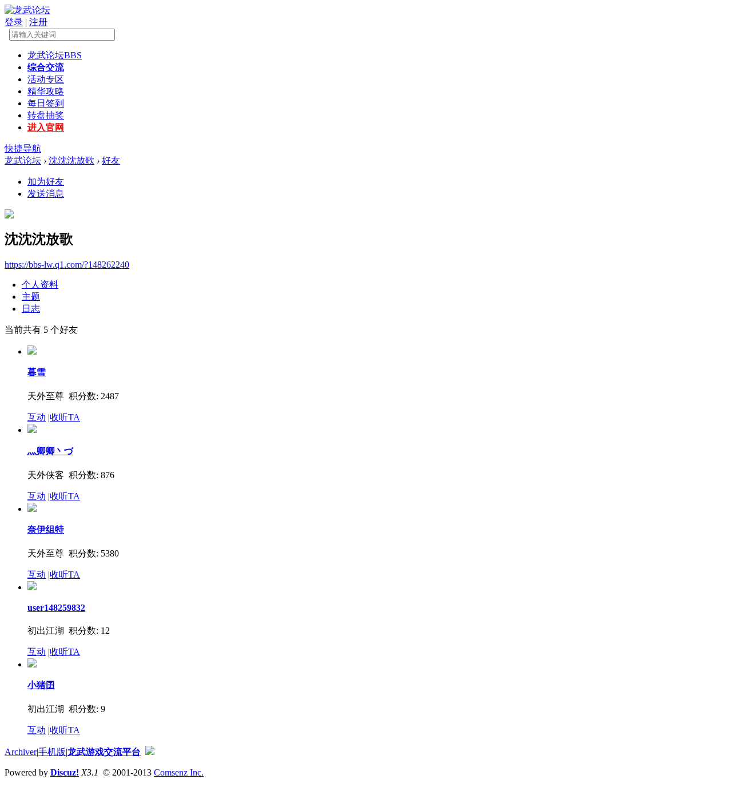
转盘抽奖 (45, 115)
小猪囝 (41, 685)
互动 (36, 417)
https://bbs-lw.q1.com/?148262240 (67, 264)
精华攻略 (45, 91)
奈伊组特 (45, 529)
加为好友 (45, 181)
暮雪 (36, 372)
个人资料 (40, 284)
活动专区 (45, 79)
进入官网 (45, 127)
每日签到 (45, 103)
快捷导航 (23, 148)
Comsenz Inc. (179, 772)
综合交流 (45, 67)
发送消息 (45, 193)
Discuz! (64, 772)
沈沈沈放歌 (71, 160)
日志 (31, 308)
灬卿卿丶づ (50, 451)
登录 (14, 22)
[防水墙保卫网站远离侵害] (149, 752)
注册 (38, 22)
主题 (31, 296)
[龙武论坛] (27, 10)
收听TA (65, 417)
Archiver (21, 752)
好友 (111, 160)
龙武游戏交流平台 (104, 752)
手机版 (52, 752)
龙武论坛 (54, 55)
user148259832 (56, 608)
